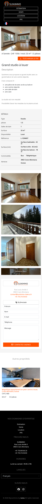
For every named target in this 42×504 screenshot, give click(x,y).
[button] (38, 384)
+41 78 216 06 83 (21, 297)
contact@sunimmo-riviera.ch (21, 294)
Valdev (22, 498)
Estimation (21, 424)
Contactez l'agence (22, 345)
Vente (21, 427)
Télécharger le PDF (30, 58)
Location (21, 430)
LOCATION (21, 16)
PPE (21, 19)
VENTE (21, 12)
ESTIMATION (21, 8)
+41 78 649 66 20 (21, 451)
